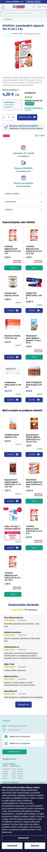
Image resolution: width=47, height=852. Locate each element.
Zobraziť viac (23, 704)
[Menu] (3, 7)
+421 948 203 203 (13, 730)
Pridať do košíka (25, 117)
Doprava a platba (33, 2)
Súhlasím (35, 846)
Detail (13, 268)
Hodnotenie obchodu (23, 605)
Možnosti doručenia (34, 109)
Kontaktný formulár (14, 752)
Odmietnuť (12, 846)
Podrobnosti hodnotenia (32, 34)
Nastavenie (23, 838)
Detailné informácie (10, 90)
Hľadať (41, 13)
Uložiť (7, 136)
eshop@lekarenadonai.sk (17, 726)
